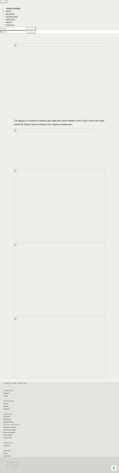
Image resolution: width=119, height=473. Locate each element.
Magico (21, 120)
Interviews (6, 409)
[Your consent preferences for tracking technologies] (114, 468)
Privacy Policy (7, 435)
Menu (3, 1)
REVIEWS (10, 14)
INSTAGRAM (14, 462)
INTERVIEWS (12, 16)
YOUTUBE (13, 468)
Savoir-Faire (7, 456)
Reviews (5, 403)
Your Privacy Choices (9, 430)
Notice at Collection (9, 432)
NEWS (8, 11)
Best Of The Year (8, 422)
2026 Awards (7, 419)
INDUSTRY (10, 19)
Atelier (5, 453)
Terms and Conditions (9, 427)
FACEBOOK (14, 465)
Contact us (6, 445)
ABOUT (9, 22)
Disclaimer (6, 393)
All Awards (6, 417)
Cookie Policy (7, 437)
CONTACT (10, 25)
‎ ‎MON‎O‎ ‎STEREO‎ (13, 8)
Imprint (5, 396)
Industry (5, 406)
